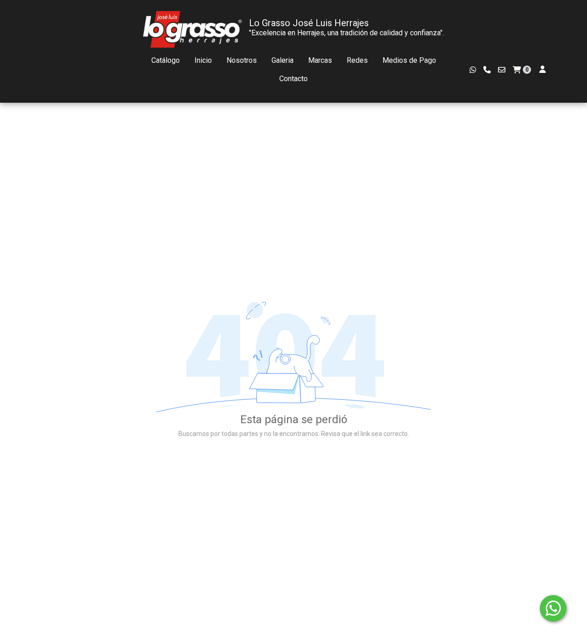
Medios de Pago (409, 60)
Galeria (282, 60)
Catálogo (165, 60)
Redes (357, 60)
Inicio (203, 60)
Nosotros (242, 60)
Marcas (320, 60)
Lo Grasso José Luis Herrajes (309, 22)
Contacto (293, 78)
